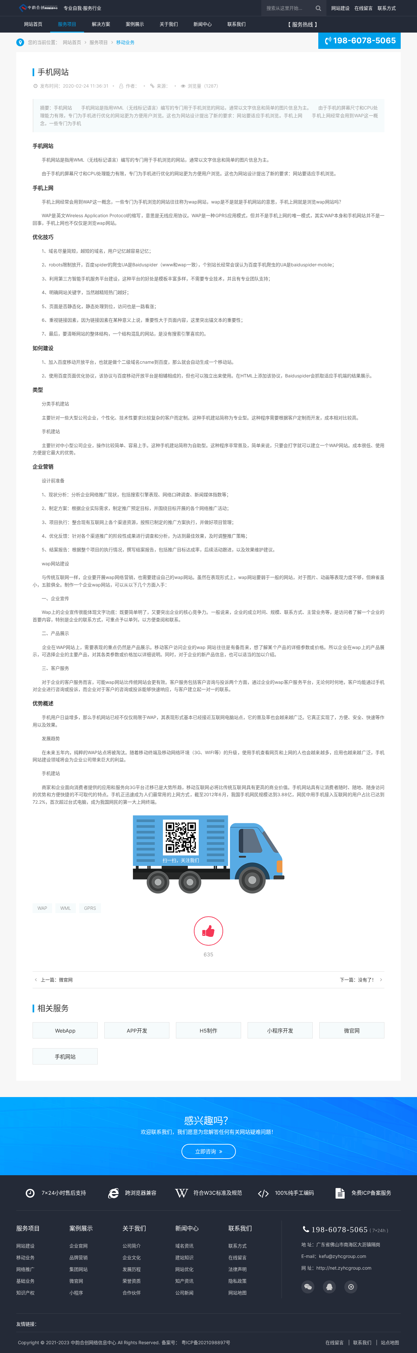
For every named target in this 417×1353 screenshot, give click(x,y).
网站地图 (237, 1292)
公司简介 (131, 1245)
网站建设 (340, 8)
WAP (42, 908)
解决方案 (101, 24)
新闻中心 (203, 24)
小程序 (76, 1292)
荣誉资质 (131, 1281)
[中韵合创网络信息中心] (38, 8)
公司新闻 (184, 1292)
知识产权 (25, 1292)
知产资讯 (184, 1281)
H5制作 (208, 1030)
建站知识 (184, 1257)
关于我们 (169, 24)
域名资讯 (184, 1245)
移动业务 (125, 42)
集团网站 (78, 1269)
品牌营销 (78, 1257)
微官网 (352, 1030)
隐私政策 (237, 1281)
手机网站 (65, 1056)
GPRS (90, 908)
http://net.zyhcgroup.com (343, 1268)
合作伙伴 (131, 1292)
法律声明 (237, 1269)
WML (65, 908)
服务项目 (67, 24)
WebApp (65, 1030)
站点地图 (390, 1342)
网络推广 (25, 1269)
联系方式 (387, 8)
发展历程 (131, 1269)
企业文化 (131, 1257)
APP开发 (137, 1030)
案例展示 (135, 24)
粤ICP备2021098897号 (205, 1342)
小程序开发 (280, 1030)
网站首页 (33, 24)
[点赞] (208, 934)
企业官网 (78, 1245)
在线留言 (363, 8)
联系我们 (236, 24)
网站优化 (184, 1269)
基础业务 (25, 1281)
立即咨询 (207, 1151)
